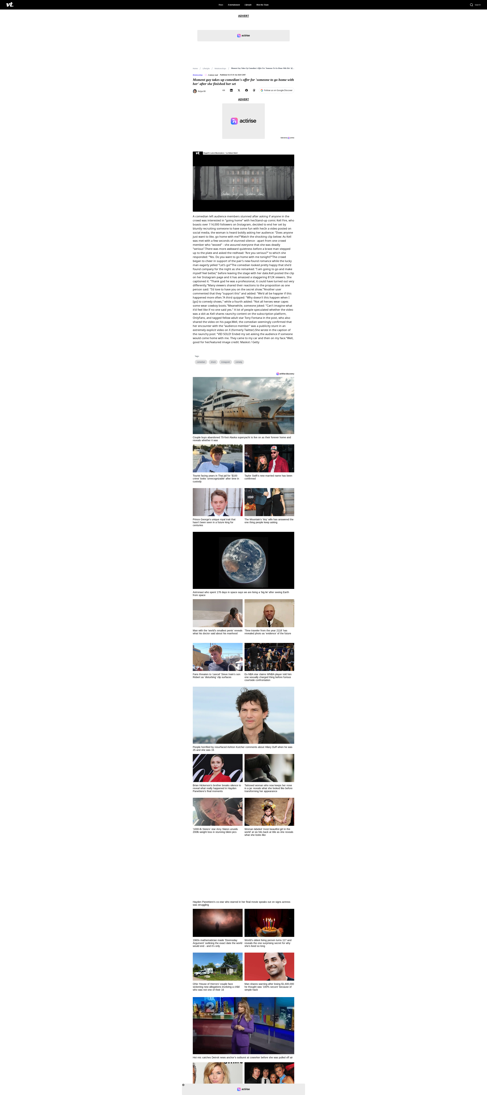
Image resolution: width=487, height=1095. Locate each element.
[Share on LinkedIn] (231, 90)
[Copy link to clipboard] (224, 90)
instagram (225, 362)
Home (195, 68)
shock (213, 362)
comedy (239, 362)
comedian (201, 362)
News (221, 5)
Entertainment (234, 5)
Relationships (220, 68)
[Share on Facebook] (246, 90)
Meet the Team (262, 5)
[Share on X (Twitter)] (239, 90)
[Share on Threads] (254, 90)
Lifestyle (248, 5)
